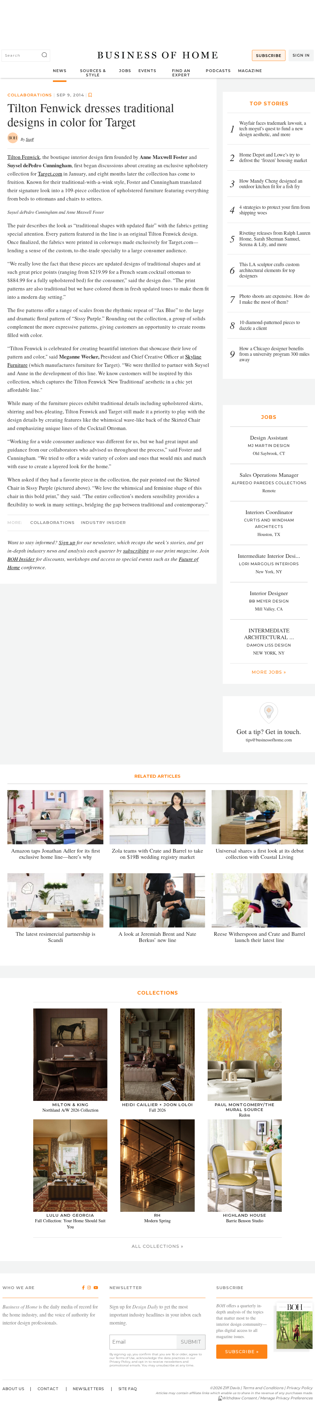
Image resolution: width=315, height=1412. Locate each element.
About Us (13, 1388)
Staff (30, 139)
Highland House (244, 1215)
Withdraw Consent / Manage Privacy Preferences (267, 1398)
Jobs (125, 70)
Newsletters (88, 1388)
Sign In (301, 55)
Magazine (250, 70)
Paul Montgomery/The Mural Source (244, 1107)
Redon (244, 1115)
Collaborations (29, 94)
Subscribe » (242, 1351)
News (59, 70)
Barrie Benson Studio (244, 1220)
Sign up (67, 542)
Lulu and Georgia (70, 1215)
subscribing (136, 550)
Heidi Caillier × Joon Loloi (157, 1104)
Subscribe (268, 55)
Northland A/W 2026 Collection (70, 1110)
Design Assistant (269, 437)
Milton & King (70, 1104)
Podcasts (218, 70)
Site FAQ (127, 1388)
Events (147, 70)
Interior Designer (269, 593)
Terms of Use (125, 1358)
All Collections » (157, 1246)
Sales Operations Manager (269, 474)
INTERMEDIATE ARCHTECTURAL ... (269, 634)
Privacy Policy (120, 1362)
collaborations (52, 522)
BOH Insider (21, 558)
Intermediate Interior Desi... (269, 555)
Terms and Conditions (263, 1388)
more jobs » (269, 672)
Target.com (50, 173)
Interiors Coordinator (269, 512)
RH (157, 1215)
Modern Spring (157, 1220)
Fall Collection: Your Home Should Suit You (70, 1224)
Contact (48, 1388)
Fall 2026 (157, 1110)
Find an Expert (181, 72)
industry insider (103, 522)
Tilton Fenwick (23, 156)
